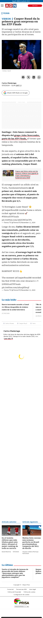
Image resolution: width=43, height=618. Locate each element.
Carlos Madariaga (9, 83)
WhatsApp (39, 77)
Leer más (7, 338)
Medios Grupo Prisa (21, 606)
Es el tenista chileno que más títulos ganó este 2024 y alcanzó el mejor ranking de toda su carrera (10, 543)
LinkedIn (34, 77)
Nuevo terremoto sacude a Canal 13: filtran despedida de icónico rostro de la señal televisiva (15, 307)
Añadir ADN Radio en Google (17, 93)
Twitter (28, 77)
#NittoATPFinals (10, 216)
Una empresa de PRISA (21, 601)
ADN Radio (10, 6)
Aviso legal (32, 589)
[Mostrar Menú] (2, 5)
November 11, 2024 (28, 222)
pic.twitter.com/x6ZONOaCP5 (17, 220)
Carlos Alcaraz (9, 323)
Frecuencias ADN (21, 589)
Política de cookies (29, 592)
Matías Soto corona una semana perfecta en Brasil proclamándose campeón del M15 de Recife (31, 543)
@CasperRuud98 (10, 210)
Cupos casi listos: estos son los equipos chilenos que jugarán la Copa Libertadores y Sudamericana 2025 (26, 174)
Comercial (10, 589)
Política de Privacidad (14, 592)
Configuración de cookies (21, 594)
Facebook (23, 77)
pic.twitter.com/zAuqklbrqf (15, 287)
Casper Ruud (23, 323)
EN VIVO (34, 6)
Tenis (6, 13)
